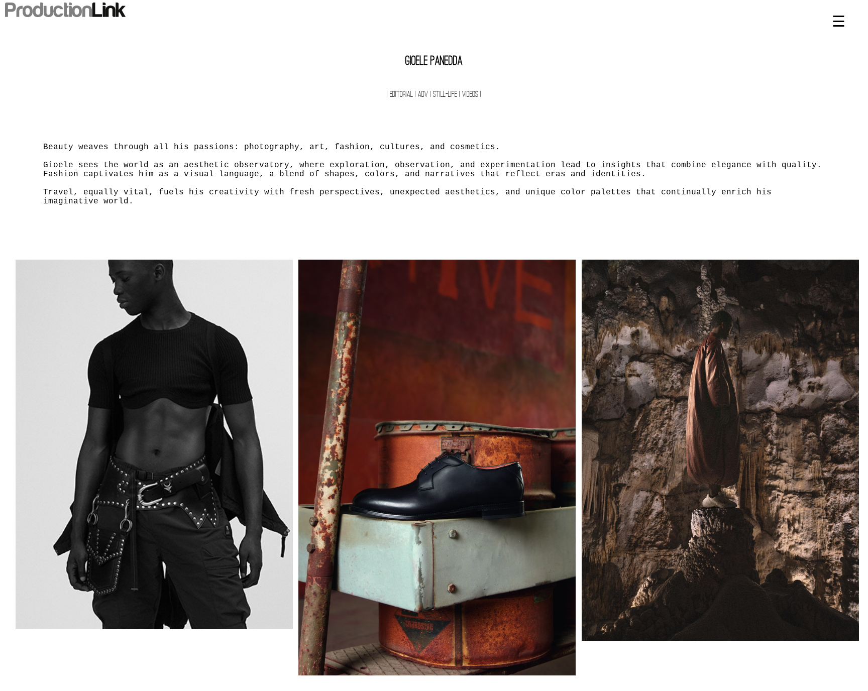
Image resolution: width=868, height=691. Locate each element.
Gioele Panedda (434, 61)
